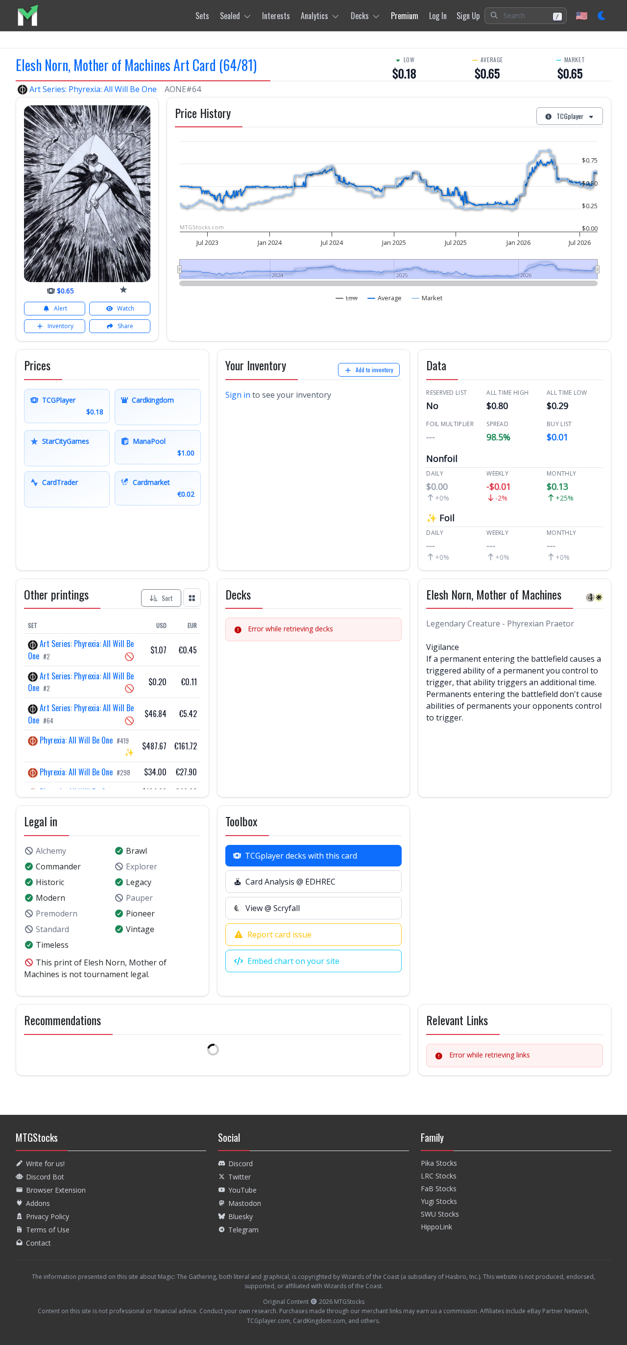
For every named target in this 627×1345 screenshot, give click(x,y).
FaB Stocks (439, 1188)
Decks (360, 16)
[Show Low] (347, 297)
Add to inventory (374, 369)
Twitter (239, 1176)
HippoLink (436, 1226)
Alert (60, 308)
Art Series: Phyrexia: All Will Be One (93, 89)
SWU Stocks (440, 1214)
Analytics (314, 16)
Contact (38, 1243)
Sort (167, 598)
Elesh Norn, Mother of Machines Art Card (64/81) (136, 65)
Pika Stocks (439, 1163)
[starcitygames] (123, 289)
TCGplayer (569, 116)
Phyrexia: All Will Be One (76, 740)
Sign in (237, 394)
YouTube (242, 1190)
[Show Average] (385, 297)
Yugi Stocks (439, 1201)
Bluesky (240, 1216)
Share (125, 326)
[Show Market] (427, 297)
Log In (438, 16)
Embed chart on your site (293, 961)
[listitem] (28, 15)
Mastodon (244, 1203)
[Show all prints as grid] (192, 597)
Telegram (243, 1229)
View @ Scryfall (272, 908)
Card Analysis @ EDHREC (290, 881)
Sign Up (468, 16)
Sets (202, 16)
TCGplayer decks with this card (301, 855)
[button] (525, 15)
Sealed (230, 16)
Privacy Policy (47, 1216)
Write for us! (45, 1163)
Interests (276, 16)
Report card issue (279, 934)
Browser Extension (56, 1190)
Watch (125, 308)
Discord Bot (45, 1176)
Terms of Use (48, 1229)
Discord (240, 1163)
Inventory (60, 326)
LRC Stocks (439, 1175)
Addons (38, 1203)
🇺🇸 (582, 15)
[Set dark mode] (602, 15)
